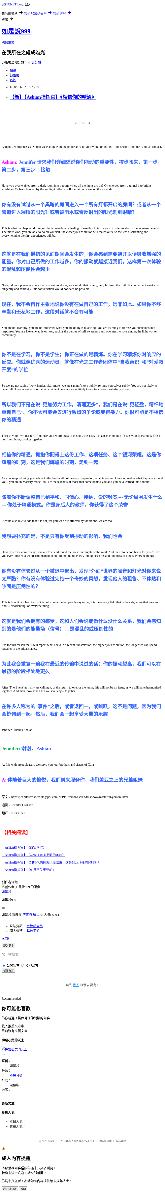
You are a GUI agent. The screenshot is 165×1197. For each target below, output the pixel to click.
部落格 (14, 75)
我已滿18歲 (9, 1189)
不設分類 (34, 62)
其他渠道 (33, 931)
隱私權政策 (105, 1140)
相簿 (13, 70)
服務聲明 (121, 1140)
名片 (13, 80)
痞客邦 (27, 914)
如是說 (6, 892)
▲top (5, 938)
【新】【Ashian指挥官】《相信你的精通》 (53, 97)
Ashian (24, 847)
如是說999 (16, 31)
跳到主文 (8, 42)
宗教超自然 (35, 926)
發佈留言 (8, 970)
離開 (23, 1189)
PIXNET (52, 1140)
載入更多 (8, 945)
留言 (36, 914)
